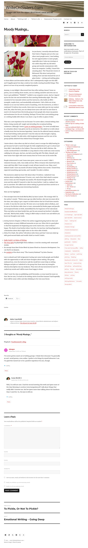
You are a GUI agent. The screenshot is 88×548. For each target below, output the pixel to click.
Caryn (66, 220)
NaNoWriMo (76, 251)
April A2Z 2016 (68, 217)
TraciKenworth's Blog (18, 342)
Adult (68, 185)
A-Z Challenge (69, 179)
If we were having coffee (71, 248)
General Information (71, 190)
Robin (81, 260)
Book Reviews (69, 183)
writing (72, 275)
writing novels (69, 278)
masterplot (68, 251)
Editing (69, 156)
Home (6, 19)
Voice (68, 165)
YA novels (79, 281)
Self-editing (68, 266)
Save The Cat (68, 263)
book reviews (77, 217)
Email (6, 460)
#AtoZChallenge (69, 208)
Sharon (72, 269)
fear (79, 239)
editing (67, 239)
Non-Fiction (70, 187)
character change (69, 226)
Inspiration (68, 192)
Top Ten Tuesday (70, 196)
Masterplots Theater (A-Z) (52, 19)
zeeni (66, 127)
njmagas (12, 349)
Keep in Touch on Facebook (70, 72)
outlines (72, 254)
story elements (69, 272)
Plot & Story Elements (73, 159)
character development (71, 230)
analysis (9, 252)
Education (73, 239)
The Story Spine (9, 242)
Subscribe (67, 62)
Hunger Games (69, 245)
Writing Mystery (71, 174)
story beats (79, 269)
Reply (6, 370)
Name (6, 451)
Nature (67, 254)
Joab (66, 131)
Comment (8, 425)
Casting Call (73, 220)
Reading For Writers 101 (71, 260)
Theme (77, 272)
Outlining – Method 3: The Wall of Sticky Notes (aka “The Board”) (76, 100)
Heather (74, 242)
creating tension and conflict (73, 236)
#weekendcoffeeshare (71, 211)
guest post (67, 242)
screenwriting (77, 263)
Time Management (72, 150)
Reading (73, 257)
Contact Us (68, 19)
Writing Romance (71, 176)
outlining (79, 254)
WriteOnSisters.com (24, 7)
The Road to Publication (71, 194)
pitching (67, 257)
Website (7, 468)
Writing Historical (72, 170)
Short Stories (70, 163)
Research (69, 161)
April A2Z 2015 (78, 214)
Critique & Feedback (72, 147)
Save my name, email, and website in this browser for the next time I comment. (28, 477)
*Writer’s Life (35, 19)
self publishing (77, 266)
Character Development (73, 154)
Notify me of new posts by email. (15, 486)
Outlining (69, 158)
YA (67, 188)
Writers (67, 275)
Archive (67, 181)
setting (67, 269)
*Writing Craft (22, 19)
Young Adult (68, 284)
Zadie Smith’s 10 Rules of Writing (15, 240)
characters (67, 233)
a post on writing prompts (33, 126)
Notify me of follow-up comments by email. (18, 482)
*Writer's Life (69, 145)
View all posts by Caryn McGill (28, 323)
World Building (71, 167)
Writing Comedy (71, 168)
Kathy (81, 248)
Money (69, 148)
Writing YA (70, 177)
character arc (68, 223)
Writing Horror (71, 172)
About (13, 19)
